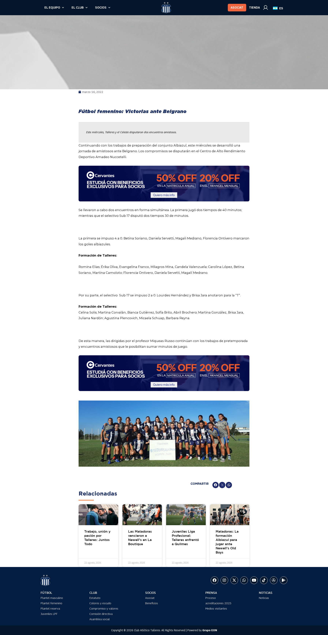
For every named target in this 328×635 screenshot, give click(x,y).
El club (78, 7)
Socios (100, 7)
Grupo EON (209, 630)
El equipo (52, 7)
